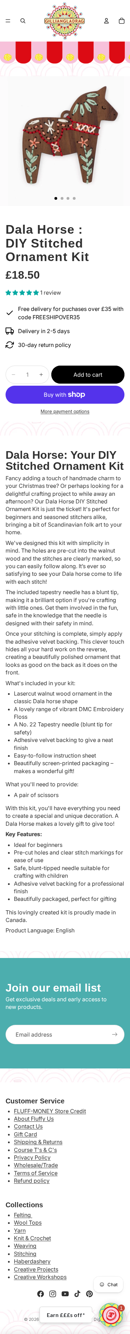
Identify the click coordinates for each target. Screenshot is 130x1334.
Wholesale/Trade (36, 1165)
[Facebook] (40, 1294)
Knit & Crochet (32, 1238)
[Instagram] (53, 1294)
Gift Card (25, 1134)
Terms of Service (36, 1173)
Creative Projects (36, 1269)
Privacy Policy (32, 1157)
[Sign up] (114, 1034)
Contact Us (28, 1126)
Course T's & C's (35, 1149)
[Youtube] (65, 1294)
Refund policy (32, 1180)
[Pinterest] (89, 1294)
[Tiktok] (77, 1294)
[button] (111, 1315)
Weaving (25, 1245)
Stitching (25, 1253)
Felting (23, 1214)
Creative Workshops (40, 1276)
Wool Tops (28, 1222)
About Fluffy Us (34, 1118)
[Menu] (8, 21)
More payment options (65, 411)
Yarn (20, 1230)
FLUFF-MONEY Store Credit (50, 1111)
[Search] (23, 20)
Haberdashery (32, 1261)
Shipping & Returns (38, 1141)
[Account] (106, 20)
